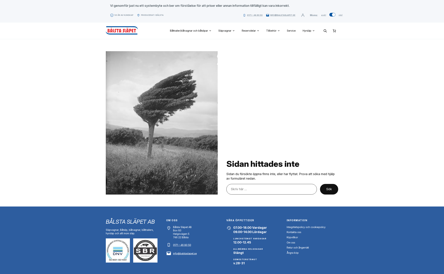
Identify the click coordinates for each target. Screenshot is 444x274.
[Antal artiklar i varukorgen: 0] (334, 31)
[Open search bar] (325, 30)
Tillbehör (271, 30)
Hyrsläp (307, 30)
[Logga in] (303, 15)
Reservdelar (249, 30)
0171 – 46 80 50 (255, 15)
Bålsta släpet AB (130, 221)
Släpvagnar (224, 30)
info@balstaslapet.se (282, 15)
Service (291, 30)
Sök (329, 189)
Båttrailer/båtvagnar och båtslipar (189, 30)
